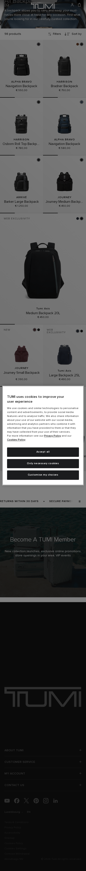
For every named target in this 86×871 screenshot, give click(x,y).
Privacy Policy (52, 436)
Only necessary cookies (43, 463)
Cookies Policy (16, 440)
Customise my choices (43, 475)
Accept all (43, 452)
